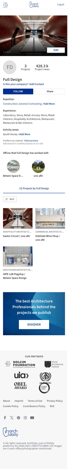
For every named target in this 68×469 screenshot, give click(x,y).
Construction (10, 104)
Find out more (31, 140)
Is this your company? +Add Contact (23, 84)
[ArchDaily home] (34, 5)
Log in (60, 4)
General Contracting (30, 104)
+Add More (49, 104)
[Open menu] (5, 4)
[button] (10, 199)
